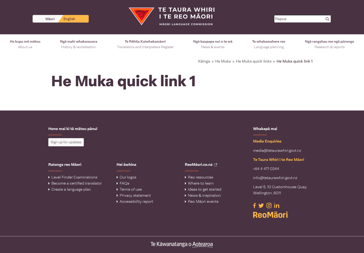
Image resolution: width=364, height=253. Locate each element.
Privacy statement (135, 195)
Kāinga (204, 61)
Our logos (128, 177)
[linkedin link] (276, 205)
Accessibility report (136, 201)
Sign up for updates (66, 142)
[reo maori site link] (284, 214)
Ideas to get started (204, 189)
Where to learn (201, 183)
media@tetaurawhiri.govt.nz (277, 150)
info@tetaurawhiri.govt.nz (275, 177)
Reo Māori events (203, 201)
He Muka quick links (253, 61)
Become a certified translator (76, 183)
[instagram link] (269, 205)
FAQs (124, 183)
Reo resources (200, 177)
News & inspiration (204, 195)
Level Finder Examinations (74, 177)
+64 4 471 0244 (266, 168)
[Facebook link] (255, 205)
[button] (25, 44)
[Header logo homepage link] (169, 16)
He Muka (223, 61)
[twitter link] (261, 205)
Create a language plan (71, 189)
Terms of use (131, 189)
